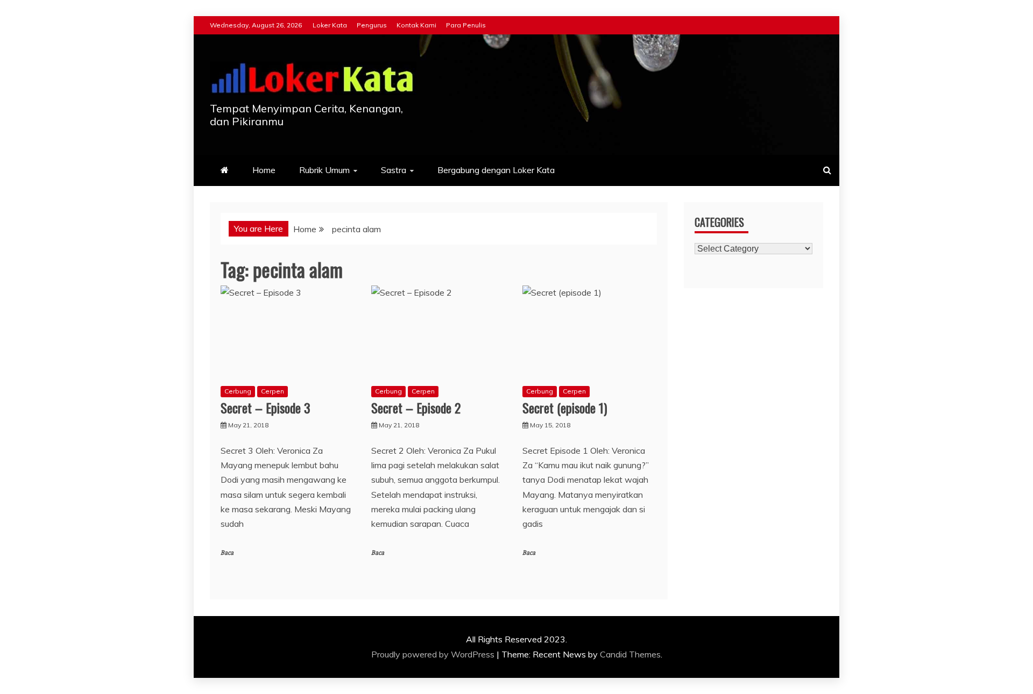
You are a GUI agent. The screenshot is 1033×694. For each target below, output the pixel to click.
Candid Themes (630, 654)
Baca (227, 553)
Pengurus (372, 25)
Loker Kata (330, 25)
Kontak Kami (416, 25)
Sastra (393, 169)
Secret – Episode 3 (265, 407)
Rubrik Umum (324, 169)
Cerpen (272, 391)
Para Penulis (466, 25)
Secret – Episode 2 (416, 407)
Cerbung (237, 391)
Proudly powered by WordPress (434, 654)
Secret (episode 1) (564, 407)
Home (263, 169)
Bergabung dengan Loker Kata (496, 169)
